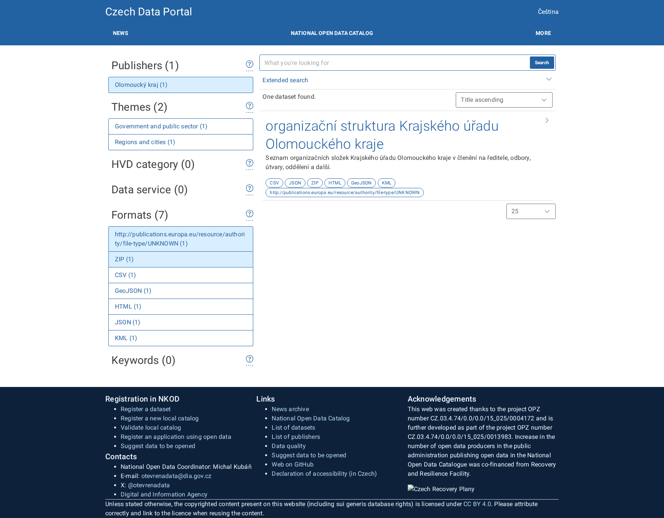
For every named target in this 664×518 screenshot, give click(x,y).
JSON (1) (128, 322)
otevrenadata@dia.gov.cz (176, 476)
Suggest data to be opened (158, 446)
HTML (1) (128, 306)
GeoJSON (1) (133, 290)
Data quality (288, 446)
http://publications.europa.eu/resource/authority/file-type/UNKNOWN (345, 192)
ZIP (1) (124, 259)
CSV (274, 183)
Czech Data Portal (148, 11)
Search (542, 62)
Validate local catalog (151, 427)
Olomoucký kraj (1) (141, 84)
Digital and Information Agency (164, 494)
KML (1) (126, 338)
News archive (290, 409)
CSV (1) (125, 275)
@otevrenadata (149, 485)
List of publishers (296, 436)
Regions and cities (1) (145, 142)
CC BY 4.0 (477, 504)
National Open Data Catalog (311, 418)
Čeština (548, 11)
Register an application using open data (176, 436)
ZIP (315, 183)
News (120, 33)
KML (387, 183)
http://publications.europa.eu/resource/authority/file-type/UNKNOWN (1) (180, 239)
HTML (335, 183)
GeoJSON (361, 183)
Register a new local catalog (160, 418)
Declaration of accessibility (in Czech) (324, 473)
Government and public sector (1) (161, 126)
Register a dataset (146, 409)
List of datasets (293, 427)
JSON (295, 183)
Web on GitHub (293, 464)
